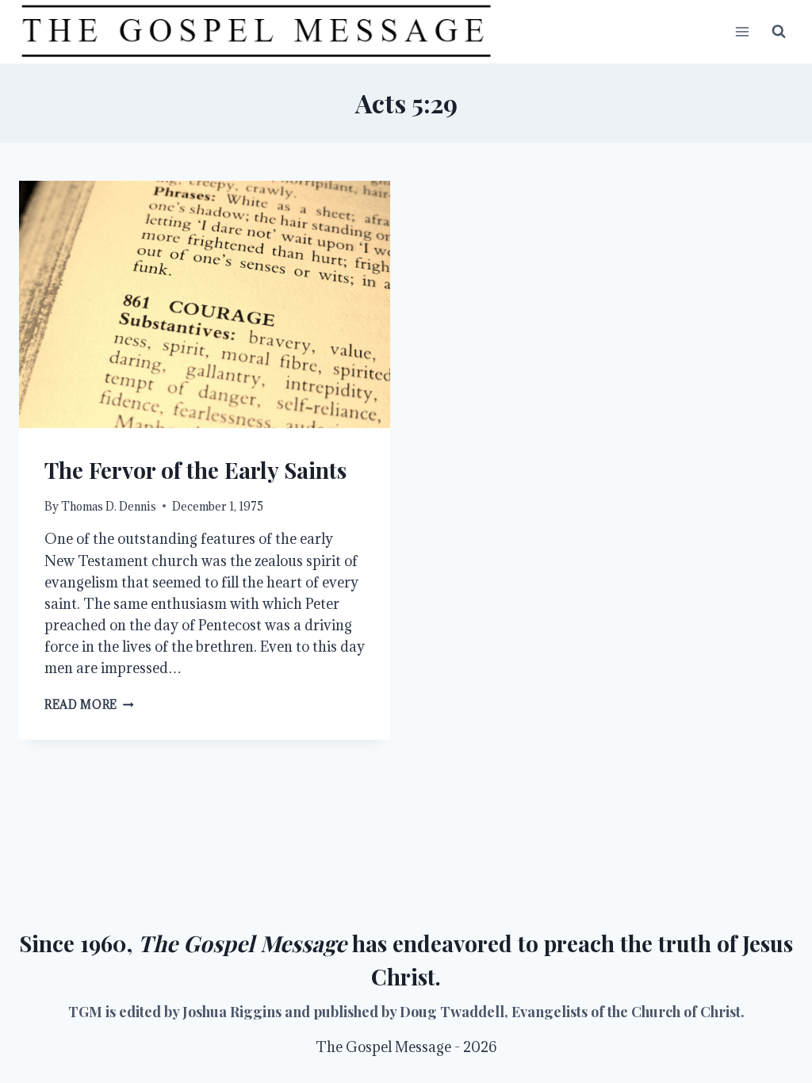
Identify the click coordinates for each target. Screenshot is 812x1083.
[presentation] (204, 304)
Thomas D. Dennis (108, 506)
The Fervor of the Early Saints (195, 469)
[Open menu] (741, 31)
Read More (89, 704)
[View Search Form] (778, 31)
